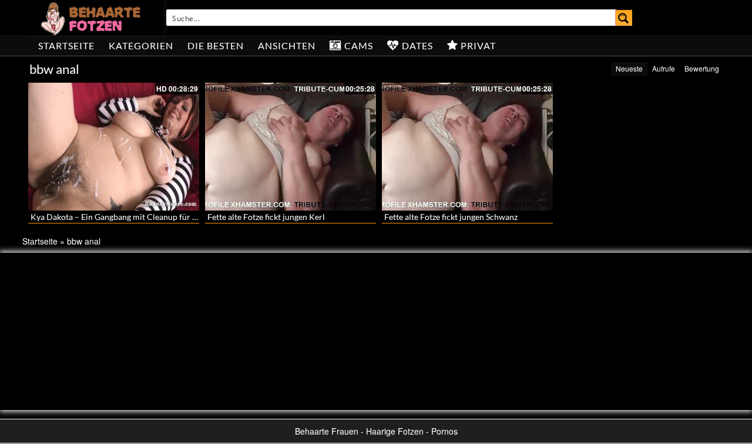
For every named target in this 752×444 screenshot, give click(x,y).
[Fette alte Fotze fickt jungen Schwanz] (467, 147)
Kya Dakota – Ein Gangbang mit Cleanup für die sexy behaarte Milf (151, 217)
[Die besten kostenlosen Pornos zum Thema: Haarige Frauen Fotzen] (92, 17)
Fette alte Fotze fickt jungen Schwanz (451, 217)
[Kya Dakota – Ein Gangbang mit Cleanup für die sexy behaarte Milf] (113, 147)
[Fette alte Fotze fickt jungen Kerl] (290, 147)
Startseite (66, 45)
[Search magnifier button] (624, 17)
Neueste (629, 68)
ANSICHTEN (286, 45)
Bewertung (701, 68)
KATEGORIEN (141, 45)
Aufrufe (663, 68)
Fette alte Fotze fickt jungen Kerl (266, 217)
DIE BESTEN (215, 45)
